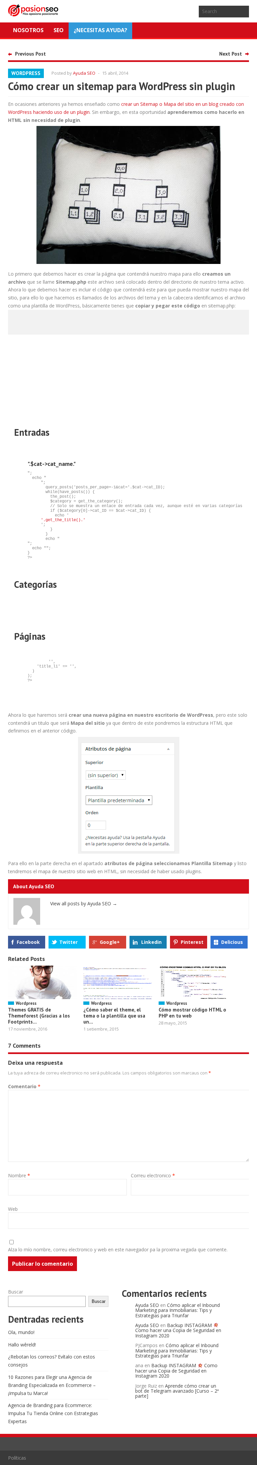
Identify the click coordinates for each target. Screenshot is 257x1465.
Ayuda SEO (84, 73)
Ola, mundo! (21, 1332)
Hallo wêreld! (22, 1344)
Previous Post (30, 54)
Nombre (19, 1175)
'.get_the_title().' (63, 520)
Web (13, 1209)
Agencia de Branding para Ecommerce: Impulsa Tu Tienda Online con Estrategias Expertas (53, 1413)
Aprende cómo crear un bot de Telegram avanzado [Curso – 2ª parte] (177, 1391)
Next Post (230, 54)
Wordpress (25, 73)
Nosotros (28, 30)
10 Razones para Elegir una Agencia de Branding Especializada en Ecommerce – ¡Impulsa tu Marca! (52, 1385)
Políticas (17, 1458)
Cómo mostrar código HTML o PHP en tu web (192, 1012)
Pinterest (192, 942)
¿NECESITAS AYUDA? (100, 30)
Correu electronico (153, 1175)
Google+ (110, 942)
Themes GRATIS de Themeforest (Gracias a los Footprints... (39, 1015)
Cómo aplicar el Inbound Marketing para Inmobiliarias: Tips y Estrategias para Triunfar (177, 1310)
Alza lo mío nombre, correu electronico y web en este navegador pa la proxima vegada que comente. (118, 1249)
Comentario (24, 1086)
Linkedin (151, 942)
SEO (59, 30)
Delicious (232, 942)
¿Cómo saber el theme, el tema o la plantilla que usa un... (114, 1015)
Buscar (15, 1291)
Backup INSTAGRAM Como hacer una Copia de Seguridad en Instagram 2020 (178, 1330)
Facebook (28, 942)
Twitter (68, 942)
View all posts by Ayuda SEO (83, 903)
